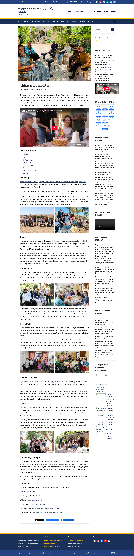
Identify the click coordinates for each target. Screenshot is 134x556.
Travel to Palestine (36, 21)
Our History (68, 11)
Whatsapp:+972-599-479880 (75, 540)
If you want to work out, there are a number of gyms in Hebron (41, 382)
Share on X (40, 520)
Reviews (41, 1)
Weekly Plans (56, 1)
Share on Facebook (53, 520)
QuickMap (113, 11)
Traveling (26, 155)
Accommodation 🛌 (79, 11)
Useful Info (48, 1)
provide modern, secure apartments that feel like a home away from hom (105, 70)
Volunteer (74, 21)
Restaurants (27, 162)
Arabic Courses (65, 21)
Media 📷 (34, 1)
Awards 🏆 (20, 1)
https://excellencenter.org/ (38, 504)
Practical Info (46, 21)
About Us (26, 21)
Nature (25, 168)
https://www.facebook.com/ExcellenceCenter (47, 512)
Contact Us (27, 173)
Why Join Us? (98, 11)
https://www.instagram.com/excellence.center (43, 508)
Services (106, 11)
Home (19, 21)
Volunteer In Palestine (49, 543)
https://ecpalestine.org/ (34, 500)
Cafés (25, 157)
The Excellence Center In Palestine (52, 540)
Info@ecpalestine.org (27, 491)
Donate (27, 1)
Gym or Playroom (29, 165)
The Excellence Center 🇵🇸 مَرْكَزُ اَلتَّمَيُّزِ (106, 553)
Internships (82, 21)
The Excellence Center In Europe (52, 546)
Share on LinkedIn (68, 520)
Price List (89, 11)
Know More (55, 21)
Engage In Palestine (28, 89)
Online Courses (91, 21)
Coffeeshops (27, 160)
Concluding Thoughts (30, 170)
